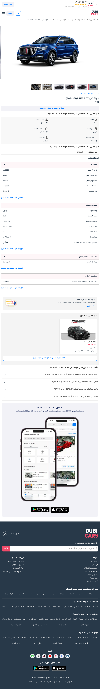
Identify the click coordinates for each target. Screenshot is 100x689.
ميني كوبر (37, 643)
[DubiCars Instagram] (56, 656)
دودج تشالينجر (9, 638)
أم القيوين (9, 594)
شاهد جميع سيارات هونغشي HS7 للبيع (50, 358)
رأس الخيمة (33, 594)
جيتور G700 (45, 638)
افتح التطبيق (8, 4)
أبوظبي (81, 594)
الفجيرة (45, 594)
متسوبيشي (19, 607)
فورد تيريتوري (17, 643)
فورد (54, 607)
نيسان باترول (78, 619)
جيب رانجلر (62, 625)
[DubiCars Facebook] (61, 656)
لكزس (70, 607)
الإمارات (92, 594)
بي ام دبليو (62, 607)
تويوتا (95, 607)
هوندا (11, 607)
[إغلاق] (97, 4)
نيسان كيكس (58, 638)
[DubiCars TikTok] (44, 656)
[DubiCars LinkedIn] (67, 656)
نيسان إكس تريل (81, 643)
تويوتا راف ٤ (57, 643)
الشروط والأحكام (91, 568)
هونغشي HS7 (89, 342)
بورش (4, 607)
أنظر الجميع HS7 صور (91, 93)
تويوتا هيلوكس (83, 625)
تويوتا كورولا (7, 619)
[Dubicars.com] (50, 534)
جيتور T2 (93, 638)
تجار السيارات (92, 582)
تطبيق (10, 13)
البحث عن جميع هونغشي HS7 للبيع (52, 108)
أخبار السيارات (18, 568)
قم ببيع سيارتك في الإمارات (13, 572)
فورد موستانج (19, 619)
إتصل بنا (94, 562)
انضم (6, 549)
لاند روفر (47, 607)
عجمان (62, 594)
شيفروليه (30, 607)
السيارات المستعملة (15, 562)
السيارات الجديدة (17, 565)
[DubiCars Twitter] (38, 656)
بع (18, 13)
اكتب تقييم (91, 306)
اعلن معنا (94, 578)
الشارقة (20, 594)
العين (72, 594)
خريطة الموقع (18, 558)
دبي (54, 594)
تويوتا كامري (55, 619)
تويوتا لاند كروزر (91, 619)
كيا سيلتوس (22, 638)
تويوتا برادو (66, 619)
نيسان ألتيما (43, 619)
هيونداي (38, 607)
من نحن (95, 565)
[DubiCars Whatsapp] (32, 656)
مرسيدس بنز (86, 607)
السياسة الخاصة (91, 572)
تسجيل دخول (92, 575)
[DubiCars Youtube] (50, 656)
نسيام (76, 607)
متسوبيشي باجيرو (40, 625)
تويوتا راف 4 (32, 619)
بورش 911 (70, 638)
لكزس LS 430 (16, 625)
